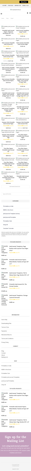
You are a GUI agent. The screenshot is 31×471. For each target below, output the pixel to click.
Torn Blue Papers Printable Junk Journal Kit (8, 150)
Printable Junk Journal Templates (10, 377)
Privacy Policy (5, 342)
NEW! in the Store (8, 210)
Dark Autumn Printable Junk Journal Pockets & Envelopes (8, 69)
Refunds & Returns (6, 335)
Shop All (5, 224)
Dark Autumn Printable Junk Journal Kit (8, 43)
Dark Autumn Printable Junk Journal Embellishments (22, 69)
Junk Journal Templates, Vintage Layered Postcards (8, 110)
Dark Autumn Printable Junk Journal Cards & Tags (22, 57)
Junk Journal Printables (9, 217)
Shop (7, 18)
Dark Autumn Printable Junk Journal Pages (22, 43)
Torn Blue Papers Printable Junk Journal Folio (23, 150)
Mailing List (4, 357)
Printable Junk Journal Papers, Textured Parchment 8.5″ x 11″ (8, 32)
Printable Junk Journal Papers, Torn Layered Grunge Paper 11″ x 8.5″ (8, 94)
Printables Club (7, 221)
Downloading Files (6, 323)
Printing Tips (18, 5)
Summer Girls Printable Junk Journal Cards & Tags (8, 136)
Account (4, 5)
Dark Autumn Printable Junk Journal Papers (8, 79)
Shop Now (24, 2)
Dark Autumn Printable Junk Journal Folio (8, 56)
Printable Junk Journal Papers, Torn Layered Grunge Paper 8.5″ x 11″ (23, 94)
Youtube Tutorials (8, 228)
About (3, 355)
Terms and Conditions (7, 338)
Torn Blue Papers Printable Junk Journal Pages (23, 136)
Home (2, 18)
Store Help (10, 5)
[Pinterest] (14, 459)
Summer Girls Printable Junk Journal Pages (8, 123)
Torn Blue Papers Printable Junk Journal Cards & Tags (8, 164)
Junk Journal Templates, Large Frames (22, 31)
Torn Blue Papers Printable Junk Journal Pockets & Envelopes (23, 164)
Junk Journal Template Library (11, 213)
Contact (3, 353)
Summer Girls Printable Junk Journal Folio (22, 123)
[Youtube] (16, 459)
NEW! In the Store (6, 369)
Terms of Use (25, 5)
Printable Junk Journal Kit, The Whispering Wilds (23, 108)
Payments (4, 331)
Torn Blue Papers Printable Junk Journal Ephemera (8, 177)
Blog (2, 351)
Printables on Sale (8, 206)
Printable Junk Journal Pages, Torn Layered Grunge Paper (23, 80)
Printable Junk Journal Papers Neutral (23, 176)
